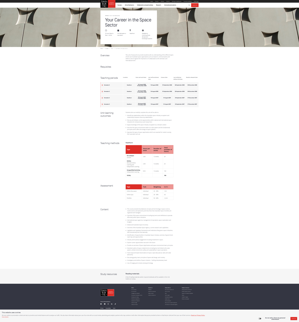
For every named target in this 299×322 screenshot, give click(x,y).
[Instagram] (108, 304)
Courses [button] (120, 5)
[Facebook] (101, 304)
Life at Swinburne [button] (130, 5)
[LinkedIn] (111, 304)
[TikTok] (115, 304)
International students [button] (170, 5)
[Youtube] (104, 304)
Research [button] (159, 5)
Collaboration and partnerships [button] (145, 5)
